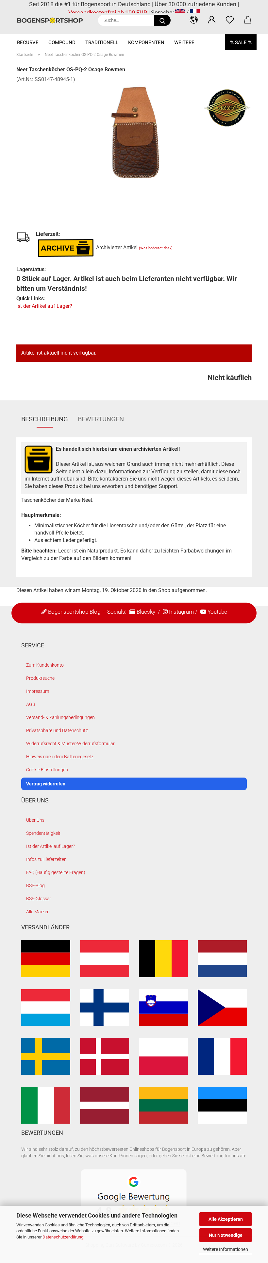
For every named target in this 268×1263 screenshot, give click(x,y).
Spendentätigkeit (43, 833)
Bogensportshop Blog (74, 611)
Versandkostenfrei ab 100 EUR (107, 12)
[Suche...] (162, 20)
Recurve (28, 42)
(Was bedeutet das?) (156, 248)
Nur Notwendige (226, 1235)
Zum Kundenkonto (45, 665)
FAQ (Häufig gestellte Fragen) (55, 872)
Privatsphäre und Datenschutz (57, 730)
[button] (194, 19)
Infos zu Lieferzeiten (46, 859)
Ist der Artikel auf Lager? (44, 306)
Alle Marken (38, 911)
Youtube (217, 611)
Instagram (181, 611)
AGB (30, 704)
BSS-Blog (35, 885)
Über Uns (35, 820)
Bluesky (146, 611)
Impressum (37, 691)
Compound (61, 42)
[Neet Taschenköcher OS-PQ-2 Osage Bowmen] (134, 132)
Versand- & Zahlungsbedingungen (60, 717)
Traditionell (101, 42)
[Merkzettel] (230, 19)
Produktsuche (40, 678)
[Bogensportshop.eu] (52, 20)
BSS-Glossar (38, 898)
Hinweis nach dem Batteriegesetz (59, 756)
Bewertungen (101, 419)
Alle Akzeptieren (226, 1219)
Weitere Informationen (225, 1249)
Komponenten (146, 42)
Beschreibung (44, 419)
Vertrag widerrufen (45, 783)
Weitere (184, 42)
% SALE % (241, 42)
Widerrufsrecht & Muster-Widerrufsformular (70, 743)
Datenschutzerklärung (62, 1237)
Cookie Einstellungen (47, 769)
